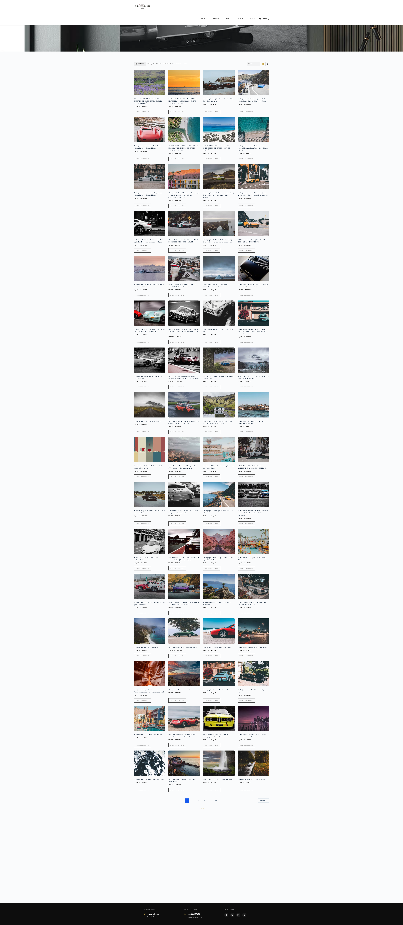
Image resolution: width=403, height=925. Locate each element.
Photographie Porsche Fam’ (212, 914)
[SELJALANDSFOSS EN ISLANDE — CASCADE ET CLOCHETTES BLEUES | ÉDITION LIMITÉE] (149, 82)
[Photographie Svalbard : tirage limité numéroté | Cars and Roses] (219, 268)
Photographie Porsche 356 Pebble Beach (182, 647)
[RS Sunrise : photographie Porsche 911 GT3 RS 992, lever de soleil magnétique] (253, 852)
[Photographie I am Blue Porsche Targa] (253, 897)
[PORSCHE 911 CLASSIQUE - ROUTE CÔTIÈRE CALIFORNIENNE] (253, 223)
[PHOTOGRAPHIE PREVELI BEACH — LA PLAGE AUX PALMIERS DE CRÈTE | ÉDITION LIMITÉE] (184, 129)
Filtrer (141, 64)
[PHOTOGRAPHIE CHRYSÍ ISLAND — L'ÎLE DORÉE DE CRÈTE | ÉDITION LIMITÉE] (219, 129)
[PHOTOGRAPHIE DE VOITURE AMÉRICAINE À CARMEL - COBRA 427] (253, 449)
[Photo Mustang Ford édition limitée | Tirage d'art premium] (149, 494)
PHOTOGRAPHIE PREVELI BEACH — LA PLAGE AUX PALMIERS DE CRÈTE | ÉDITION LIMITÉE (184, 148)
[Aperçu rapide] (162, 93)
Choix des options (142, 111)
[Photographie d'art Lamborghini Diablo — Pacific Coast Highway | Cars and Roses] (253, 82)
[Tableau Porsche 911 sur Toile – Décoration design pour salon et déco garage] (149, 313)
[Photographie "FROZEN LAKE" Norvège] (149, 763)
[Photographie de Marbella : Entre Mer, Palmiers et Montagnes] (253, 404)
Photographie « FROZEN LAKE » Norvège (149, 779)
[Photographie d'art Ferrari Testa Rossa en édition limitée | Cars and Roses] (149, 129)
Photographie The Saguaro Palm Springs (148, 734)
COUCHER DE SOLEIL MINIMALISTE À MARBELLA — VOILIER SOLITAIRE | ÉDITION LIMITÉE (183, 101)
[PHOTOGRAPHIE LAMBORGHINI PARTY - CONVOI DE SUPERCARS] (184, 586)
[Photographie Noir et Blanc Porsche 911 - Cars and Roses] (149, 360)
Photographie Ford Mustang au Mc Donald (253, 647)
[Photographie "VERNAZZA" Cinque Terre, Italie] (184, 763)
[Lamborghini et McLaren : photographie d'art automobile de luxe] (253, 586)
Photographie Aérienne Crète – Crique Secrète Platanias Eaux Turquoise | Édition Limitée (253, 148)
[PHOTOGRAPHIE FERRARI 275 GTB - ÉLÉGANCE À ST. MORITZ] (184, 268)
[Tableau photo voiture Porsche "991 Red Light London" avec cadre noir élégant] (149, 223)
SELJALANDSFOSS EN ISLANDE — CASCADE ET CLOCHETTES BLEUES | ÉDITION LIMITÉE (148, 101)
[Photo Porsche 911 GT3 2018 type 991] (253, 763)
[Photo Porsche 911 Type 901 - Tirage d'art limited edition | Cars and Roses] (149, 852)
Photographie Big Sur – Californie (146, 647)
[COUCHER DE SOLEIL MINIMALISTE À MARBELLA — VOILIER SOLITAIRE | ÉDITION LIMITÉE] (184, 82)
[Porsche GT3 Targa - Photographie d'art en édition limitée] (149, 897)
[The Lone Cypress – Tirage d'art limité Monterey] (219, 586)
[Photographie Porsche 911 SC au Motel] (219, 673)
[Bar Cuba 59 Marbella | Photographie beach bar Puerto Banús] (219, 449)
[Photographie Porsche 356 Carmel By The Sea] (253, 673)
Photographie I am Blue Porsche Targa (251, 914)
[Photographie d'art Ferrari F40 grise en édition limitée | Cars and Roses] (149, 176)
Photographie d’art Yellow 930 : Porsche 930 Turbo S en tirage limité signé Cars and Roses (184, 916)
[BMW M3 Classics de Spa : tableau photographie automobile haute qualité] (219, 718)
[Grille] (263, 64)
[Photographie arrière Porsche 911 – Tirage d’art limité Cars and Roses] (253, 268)
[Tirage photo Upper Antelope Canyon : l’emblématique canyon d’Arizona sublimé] (149, 673)
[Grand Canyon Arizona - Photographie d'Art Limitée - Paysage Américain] (184, 449)
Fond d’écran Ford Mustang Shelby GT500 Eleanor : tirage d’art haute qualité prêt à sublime (183, 332)
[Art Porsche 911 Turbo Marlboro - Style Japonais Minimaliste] (149, 449)
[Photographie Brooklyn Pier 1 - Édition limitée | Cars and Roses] (253, 718)
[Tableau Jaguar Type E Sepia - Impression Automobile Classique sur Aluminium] (219, 807)
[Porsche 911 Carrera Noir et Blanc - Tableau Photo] (149, 541)
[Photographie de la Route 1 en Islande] (149, 404)
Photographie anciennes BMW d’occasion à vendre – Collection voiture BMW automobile (253, 513)
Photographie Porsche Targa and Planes (182, 869)
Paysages (229, 19)
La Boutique (203, 19)
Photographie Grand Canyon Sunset (180, 690)
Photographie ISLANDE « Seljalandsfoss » (218, 779)
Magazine (241, 19)
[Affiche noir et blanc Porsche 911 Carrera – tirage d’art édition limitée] (184, 494)
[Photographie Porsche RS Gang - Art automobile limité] (149, 807)
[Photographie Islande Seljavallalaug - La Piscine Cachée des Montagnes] (219, 404)
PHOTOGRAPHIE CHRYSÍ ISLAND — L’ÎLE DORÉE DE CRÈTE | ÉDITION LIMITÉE (217, 148)
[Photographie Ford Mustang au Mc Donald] (253, 631)
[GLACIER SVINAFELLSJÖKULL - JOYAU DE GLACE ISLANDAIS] (253, 360)
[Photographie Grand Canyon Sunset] (184, 673)
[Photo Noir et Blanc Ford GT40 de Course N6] (219, 313)
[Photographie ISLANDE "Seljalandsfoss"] (219, 763)
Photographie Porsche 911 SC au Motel (217, 690)
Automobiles (216, 19)
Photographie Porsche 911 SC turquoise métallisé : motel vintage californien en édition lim (252, 332)
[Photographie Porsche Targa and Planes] (184, 852)
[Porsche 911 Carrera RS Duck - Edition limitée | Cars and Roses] (184, 807)
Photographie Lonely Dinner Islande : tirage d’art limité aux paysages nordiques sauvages (218, 195)
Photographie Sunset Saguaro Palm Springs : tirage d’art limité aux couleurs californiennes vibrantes (183, 195)
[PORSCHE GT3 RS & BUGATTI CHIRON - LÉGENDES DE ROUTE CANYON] (184, 223)
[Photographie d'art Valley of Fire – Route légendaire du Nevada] (219, 541)
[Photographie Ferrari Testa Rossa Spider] (219, 631)
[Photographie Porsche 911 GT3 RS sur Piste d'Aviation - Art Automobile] (184, 404)
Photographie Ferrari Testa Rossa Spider (217, 647)
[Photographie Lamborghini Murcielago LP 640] (219, 494)
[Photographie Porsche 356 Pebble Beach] (184, 631)
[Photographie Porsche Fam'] (219, 897)
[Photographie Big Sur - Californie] (149, 631)
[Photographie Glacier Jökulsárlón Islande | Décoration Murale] (149, 268)
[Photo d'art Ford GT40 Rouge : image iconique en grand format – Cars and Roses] (184, 360)
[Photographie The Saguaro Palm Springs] (149, 718)
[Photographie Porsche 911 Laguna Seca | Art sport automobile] (149, 586)
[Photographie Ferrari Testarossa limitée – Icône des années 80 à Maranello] (184, 718)
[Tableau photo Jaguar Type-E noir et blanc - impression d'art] (253, 807)
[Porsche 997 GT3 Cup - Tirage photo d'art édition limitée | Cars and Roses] (184, 541)
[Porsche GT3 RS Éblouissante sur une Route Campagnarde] (219, 360)
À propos (252, 19)
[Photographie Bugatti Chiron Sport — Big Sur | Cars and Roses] (219, 82)
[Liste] (267, 64)
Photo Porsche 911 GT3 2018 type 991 (251, 779)
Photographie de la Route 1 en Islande (147, 421)
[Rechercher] (260, 19)
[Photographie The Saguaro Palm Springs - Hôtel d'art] (253, 541)
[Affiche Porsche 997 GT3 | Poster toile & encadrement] (219, 852)
